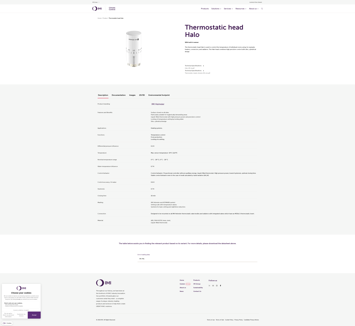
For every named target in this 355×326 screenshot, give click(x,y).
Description (103, 95)
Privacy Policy (238, 320)
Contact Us (197, 291)
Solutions (215, 9)
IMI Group (196, 284)
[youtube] (213, 285)
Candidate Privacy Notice (251, 320)
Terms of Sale (220, 320)
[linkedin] (209, 285)
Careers (182, 284)
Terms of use (211, 320)
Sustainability (198, 287)
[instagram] (217, 285)
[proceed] (203, 65)
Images (132, 95)
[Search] (262, 9)
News (182, 291)
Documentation (119, 95)
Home (99, 18)
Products (205, 9)
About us (253, 9)
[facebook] (220, 285)
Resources (240, 9)
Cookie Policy (229, 320)
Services (227, 9)
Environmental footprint (159, 95)
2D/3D (142, 95)
